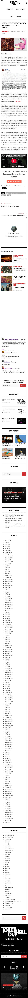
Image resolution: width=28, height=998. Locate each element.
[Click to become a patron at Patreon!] (14, 181)
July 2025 (7, 565)
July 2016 (7, 775)
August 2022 (8, 633)
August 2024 (8, 587)
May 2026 (7, 546)
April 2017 (7, 758)
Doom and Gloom (9, 850)
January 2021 (8, 670)
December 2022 (8, 626)
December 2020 (8, 672)
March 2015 (8, 806)
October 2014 (8, 816)
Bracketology (8, 839)
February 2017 (8, 762)
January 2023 (8, 624)
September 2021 (9, 655)
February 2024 (8, 598)
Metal (4, 31)
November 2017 (8, 744)
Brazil (7, 193)
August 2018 (8, 727)
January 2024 (8, 600)
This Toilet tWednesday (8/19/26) (13, 524)
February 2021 (8, 668)
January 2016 (8, 787)
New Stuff (7, 868)
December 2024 (8, 579)
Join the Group (20, 9)
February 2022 (8, 645)
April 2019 (7, 711)
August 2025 (8, 563)
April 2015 (7, 804)
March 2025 (8, 573)
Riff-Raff (7, 891)
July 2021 (7, 659)
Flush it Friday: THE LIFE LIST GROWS (13, 518)
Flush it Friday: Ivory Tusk (12, 500)
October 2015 (8, 793)
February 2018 (8, 738)
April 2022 (7, 641)
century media (14, 193)
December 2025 (8, 556)
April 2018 (7, 734)
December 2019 (8, 696)
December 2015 (8, 789)
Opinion (7, 876)
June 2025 (7, 567)
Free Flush (7, 854)
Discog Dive (7, 845)
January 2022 (8, 647)
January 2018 (8, 740)
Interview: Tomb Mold (19, 287)
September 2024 (9, 585)
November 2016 (8, 768)
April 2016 (7, 781)
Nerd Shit (7, 866)
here (21, 144)
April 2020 (7, 688)
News (8, 31)
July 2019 (7, 705)
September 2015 (9, 795)
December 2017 (8, 742)
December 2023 (8, 602)
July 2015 (7, 799)
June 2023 (7, 614)
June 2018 (7, 731)
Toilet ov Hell (12, 995)
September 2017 (9, 748)
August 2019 (8, 703)
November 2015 (8, 791)
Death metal (22, 193)
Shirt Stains (7, 895)
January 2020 (8, 694)
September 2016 (9, 771)
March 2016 (8, 783)
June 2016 (7, 777)
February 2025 (8, 575)
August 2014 (8, 820)
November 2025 (8, 558)
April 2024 (7, 594)
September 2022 (9, 631)
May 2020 (7, 686)
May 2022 (7, 639)
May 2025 (7, 569)
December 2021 (8, 649)
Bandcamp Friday (9, 837)
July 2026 (7, 542)
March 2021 (8, 666)
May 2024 (7, 593)
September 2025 (9, 561)
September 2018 (9, 725)
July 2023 (7, 612)
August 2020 (8, 680)
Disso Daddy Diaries (9, 848)
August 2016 (8, 773)
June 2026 (7, 544)
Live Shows (7, 860)
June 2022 (7, 637)
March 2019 (8, 713)
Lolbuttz (6, 497)
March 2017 (8, 760)
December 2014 (8, 812)
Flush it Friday (8, 852)
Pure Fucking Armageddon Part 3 (10, 206)
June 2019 (7, 707)
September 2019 (9, 701)
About (11, 16)
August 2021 (8, 657)
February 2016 (8, 785)
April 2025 (7, 571)
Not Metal (20, 255)
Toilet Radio (7, 905)
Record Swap (8, 882)
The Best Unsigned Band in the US (13, 901)
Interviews (16, 283)
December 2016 (8, 766)
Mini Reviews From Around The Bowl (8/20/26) (6, 458)
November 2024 (8, 581)
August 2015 (8, 797)
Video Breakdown (9, 907)
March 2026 (8, 550)
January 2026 (8, 554)
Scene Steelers (8, 893)
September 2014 (9, 818)
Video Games (8, 909)
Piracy (8, 195)
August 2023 (8, 610)
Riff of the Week (9, 887)
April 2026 (7, 548)
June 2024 (7, 591)
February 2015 (8, 808)
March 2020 (8, 690)
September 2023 (9, 608)
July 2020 (7, 682)
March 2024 (8, 596)
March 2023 (8, 620)
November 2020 (8, 674)
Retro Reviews (8, 883)
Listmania (7, 858)
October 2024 (8, 583)
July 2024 (7, 589)
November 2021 (8, 651)
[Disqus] (14, 317)
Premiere (20, 266)
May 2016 (7, 779)
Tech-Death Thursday (10, 899)
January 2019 (8, 717)
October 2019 (8, 699)
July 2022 (7, 635)
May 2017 (7, 756)
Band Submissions (9, 835)
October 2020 (8, 676)
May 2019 (7, 709)
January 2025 (8, 577)
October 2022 (8, 629)
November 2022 (8, 628)
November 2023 (8, 604)
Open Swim (11, 497)
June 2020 (7, 684)
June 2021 (7, 661)
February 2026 (8, 552)
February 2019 (8, 715)
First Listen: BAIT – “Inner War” (12, 987)
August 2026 (8, 540)
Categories (9, 9)
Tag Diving (7, 897)
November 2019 (8, 698)
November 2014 (8, 814)
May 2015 (7, 803)
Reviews (15, 256)
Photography (8, 878)
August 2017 (8, 750)
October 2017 (8, 746)
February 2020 (8, 692)
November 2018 (8, 721)
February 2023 (8, 622)
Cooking (7, 843)
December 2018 (8, 719)
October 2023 (8, 606)
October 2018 (8, 723)
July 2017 (7, 752)
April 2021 (7, 664)
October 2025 (8, 560)
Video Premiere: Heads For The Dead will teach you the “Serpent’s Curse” (20, 270)
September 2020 (9, 678)
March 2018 (8, 736)
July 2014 (7, 822)
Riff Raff (7, 889)
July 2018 (7, 729)
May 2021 (7, 663)
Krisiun (3, 195)
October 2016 (8, 769)
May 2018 (7, 733)
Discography (8, 847)
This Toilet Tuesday (9, 903)
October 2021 (8, 653)
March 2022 (8, 643)
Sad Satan (18, 101)
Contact (19, 16)
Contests (7, 841)
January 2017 (8, 764)
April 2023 (7, 618)
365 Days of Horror (15, 31)
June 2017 (7, 754)
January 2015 (8, 810)
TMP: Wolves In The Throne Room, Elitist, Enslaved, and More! (7, 445)
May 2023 (7, 616)
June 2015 (7, 801)
